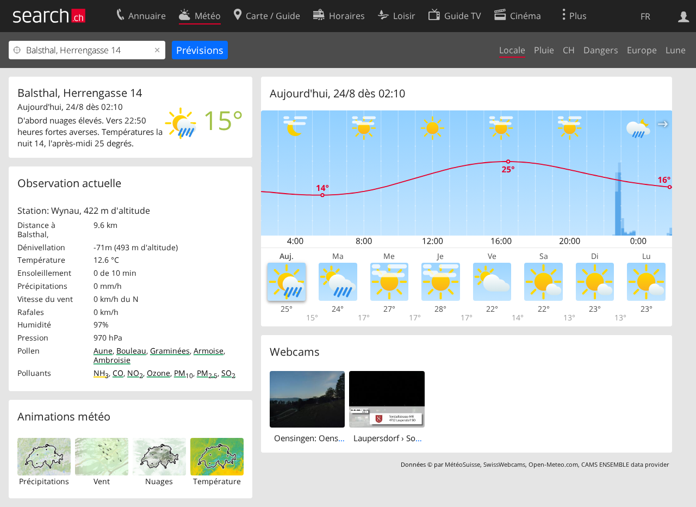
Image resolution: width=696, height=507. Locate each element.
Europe (642, 50)
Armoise (208, 350)
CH (569, 50)
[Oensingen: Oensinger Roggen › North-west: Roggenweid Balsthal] (307, 398)
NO (135, 373)
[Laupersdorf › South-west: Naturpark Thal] (387, 398)
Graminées (170, 350)
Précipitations (44, 481)
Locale (512, 50)
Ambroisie (112, 360)
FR (645, 16)
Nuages (159, 481)
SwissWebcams (504, 464)
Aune (103, 350)
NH (101, 373)
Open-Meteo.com (553, 464)
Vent (102, 481)
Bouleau (131, 350)
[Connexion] (684, 15)
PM (183, 373)
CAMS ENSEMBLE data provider (625, 464)
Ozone (158, 373)
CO (118, 373)
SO (228, 373)
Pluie (544, 50)
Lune (676, 50)
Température (217, 481)
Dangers (600, 50)
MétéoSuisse (462, 464)
